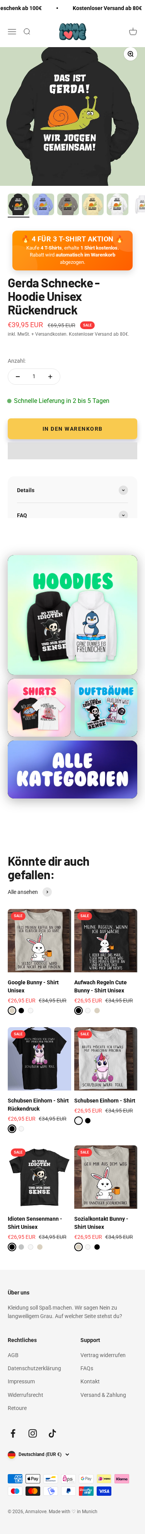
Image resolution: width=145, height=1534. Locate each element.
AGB (13, 1355)
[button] (72, 450)
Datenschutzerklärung (34, 1368)
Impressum (21, 1381)
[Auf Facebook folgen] (13, 1433)
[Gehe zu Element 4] (93, 205)
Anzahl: (17, 361)
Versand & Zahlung (103, 1395)
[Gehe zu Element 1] (18, 205)
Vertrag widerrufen (103, 1355)
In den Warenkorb (73, 429)
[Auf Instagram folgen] (32, 1433)
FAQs (86, 1368)
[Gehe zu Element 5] (117, 205)
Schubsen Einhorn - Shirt (104, 1100)
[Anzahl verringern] (17, 376)
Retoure (17, 1408)
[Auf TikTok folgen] (52, 1433)
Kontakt (90, 1381)
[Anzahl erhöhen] (50, 376)
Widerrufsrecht (25, 1395)
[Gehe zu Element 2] (43, 205)
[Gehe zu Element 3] (68, 205)
